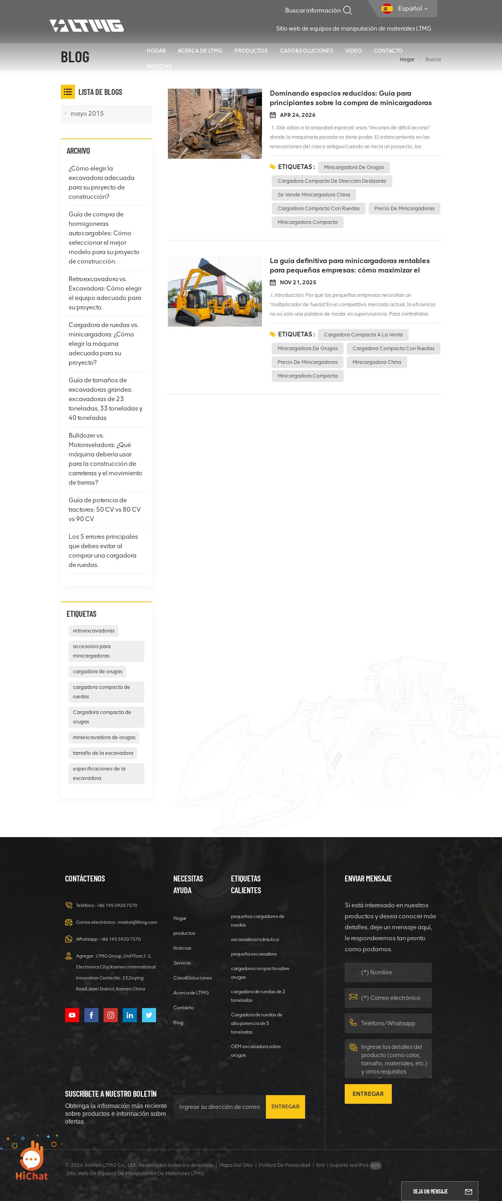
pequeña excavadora (253, 954)
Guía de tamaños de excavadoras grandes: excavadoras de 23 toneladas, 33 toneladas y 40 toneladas (105, 399)
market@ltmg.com (137, 922)
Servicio (182, 963)
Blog (178, 1022)
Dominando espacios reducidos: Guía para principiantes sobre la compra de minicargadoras (351, 98)
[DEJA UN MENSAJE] (468, 1191)
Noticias (159, 66)
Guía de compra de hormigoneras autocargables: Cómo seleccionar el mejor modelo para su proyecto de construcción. (104, 238)
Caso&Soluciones (306, 50)
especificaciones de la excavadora (99, 773)
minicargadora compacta (308, 222)
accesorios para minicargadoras (92, 651)
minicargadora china (377, 362)
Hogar (156, 50)
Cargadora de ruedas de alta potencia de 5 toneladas (256, 1023)
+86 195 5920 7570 (117, 905)
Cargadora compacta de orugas (102, 717)
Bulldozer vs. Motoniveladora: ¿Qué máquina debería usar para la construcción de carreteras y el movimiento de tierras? (105, 459)
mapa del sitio (236, 1165)
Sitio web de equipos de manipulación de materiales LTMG (353, 28)
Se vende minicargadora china (314, 195)
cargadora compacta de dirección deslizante (332, 181)
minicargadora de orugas (354, 167)
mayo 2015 (87, 113)
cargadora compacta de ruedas (101, 692)
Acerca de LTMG (200, 50)
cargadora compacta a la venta (363, 335)
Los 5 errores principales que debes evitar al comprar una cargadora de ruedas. (103, 551)
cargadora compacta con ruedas (319, 208)
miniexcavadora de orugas (104, 737)
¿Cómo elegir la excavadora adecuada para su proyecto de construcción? (102, 182)
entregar (285, 1106)
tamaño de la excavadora (103, 753)
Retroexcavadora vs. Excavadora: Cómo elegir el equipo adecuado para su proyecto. (105, 293)
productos (251, 50)
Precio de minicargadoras (405, 208)
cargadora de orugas (97, 671)
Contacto (388, 50)
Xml (320, 1165)
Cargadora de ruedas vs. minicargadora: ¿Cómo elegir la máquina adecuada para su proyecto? (104, 343)
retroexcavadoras (94, 631)
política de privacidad (284, 1165)
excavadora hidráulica (255, 939)
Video (353, 50)
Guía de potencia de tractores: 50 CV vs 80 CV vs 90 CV (105, 509)
